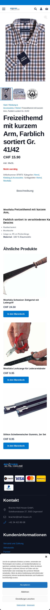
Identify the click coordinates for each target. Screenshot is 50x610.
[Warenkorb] (47, 9)
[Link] (41, 9)
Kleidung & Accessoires (13, 178)
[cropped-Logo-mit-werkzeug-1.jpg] (14, 9)
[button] (46, 556)
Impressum (30, 605)
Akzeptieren (25, 585)
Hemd (18, 108)
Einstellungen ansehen (25, 599)
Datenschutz (21, 605)
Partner (6, 552)
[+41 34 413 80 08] (6, 522)
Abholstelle (8, 548)
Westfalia (7, 181)
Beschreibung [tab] (25, 190)
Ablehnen (25, 592)
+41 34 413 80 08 (17, 522)
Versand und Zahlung (13, 543)
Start (5, 105)
